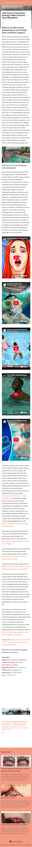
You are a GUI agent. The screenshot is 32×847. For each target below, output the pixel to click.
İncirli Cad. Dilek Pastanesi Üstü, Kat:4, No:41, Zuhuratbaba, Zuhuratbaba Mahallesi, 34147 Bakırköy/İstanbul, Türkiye (15, 728)
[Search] (30, 2)
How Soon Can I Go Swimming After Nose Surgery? (14, 721)
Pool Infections (6, 724)
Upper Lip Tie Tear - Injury (7, 798)
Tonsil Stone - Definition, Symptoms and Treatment (14, 824)
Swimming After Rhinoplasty (19, 724)
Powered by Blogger (17, 841)
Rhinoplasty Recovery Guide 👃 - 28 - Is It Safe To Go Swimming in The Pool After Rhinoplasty (16, 642)
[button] (3, 23)
